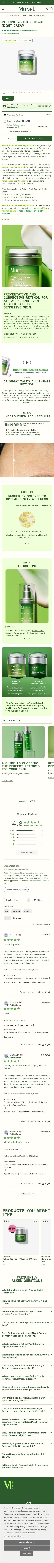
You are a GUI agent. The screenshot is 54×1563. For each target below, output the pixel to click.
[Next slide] (50, 2)
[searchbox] (15, 900)
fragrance (16, 911)
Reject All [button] (27, 1548)
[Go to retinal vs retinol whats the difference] (23, 742)
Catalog (16, 15)
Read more (31, 963)
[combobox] (39, 924)
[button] (51, 9)
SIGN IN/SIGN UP (44, 106)
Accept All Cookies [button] (27, 1542)
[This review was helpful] (43, 992)
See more (8, 1037)
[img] (27, 8)
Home (9, 15)
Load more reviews (27, 1194)
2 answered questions (10, 34)
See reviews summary (30, 30)
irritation (27, 911)
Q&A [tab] (33, 801)
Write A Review (27, 853)
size (6, 911)
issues (7, 918)
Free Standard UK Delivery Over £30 (27, 2)
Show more (18, 918)
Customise (26, 1553)
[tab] (16, 92)
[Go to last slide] (4, 2)
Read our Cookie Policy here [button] (14, 1536)
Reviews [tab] (22, 801)
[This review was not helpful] (48, 992)
